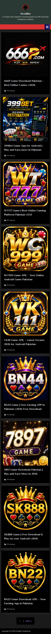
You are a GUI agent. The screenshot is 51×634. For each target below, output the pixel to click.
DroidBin (26, 13)
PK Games (11, 91)
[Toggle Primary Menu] (47, 26)
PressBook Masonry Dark (40, 631)
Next (28, 621)
